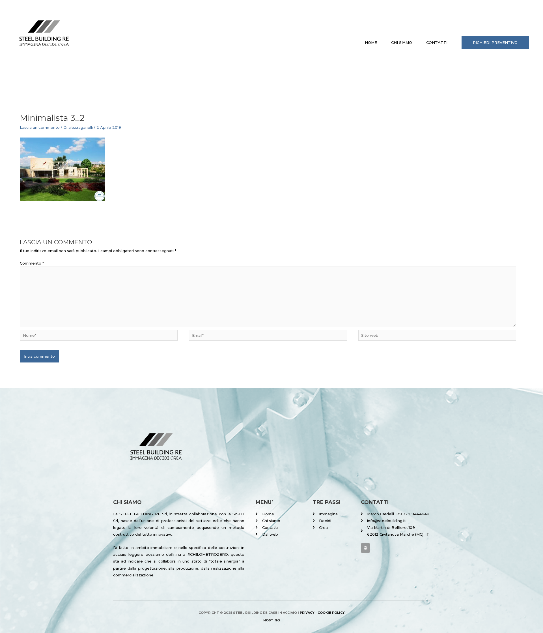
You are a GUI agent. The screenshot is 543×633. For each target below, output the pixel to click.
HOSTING (271, 620)
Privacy (307, 613)
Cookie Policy (331, 613)
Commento (32, 263)
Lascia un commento (40, 127)
